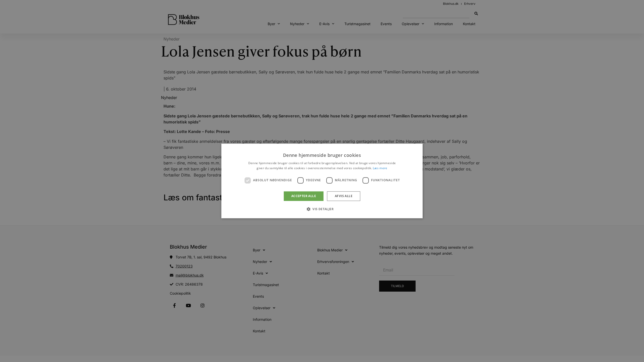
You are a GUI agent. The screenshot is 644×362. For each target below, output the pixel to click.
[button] (322, 209)
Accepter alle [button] (303, 196)
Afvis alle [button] (343, 196)
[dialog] (322, 181)
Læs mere (380, 168)
